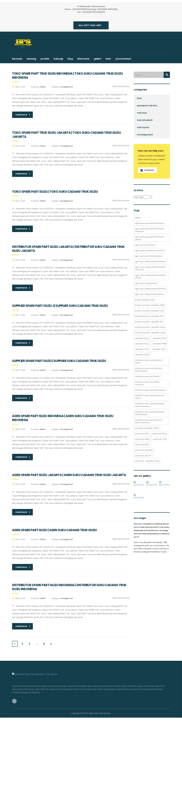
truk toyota (143, 127)
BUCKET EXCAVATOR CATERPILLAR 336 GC (150, 327)
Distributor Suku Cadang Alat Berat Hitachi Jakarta (149, 413)
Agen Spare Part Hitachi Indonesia (149, 250)
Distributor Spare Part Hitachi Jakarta (150, 390)
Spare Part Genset (143, 455)
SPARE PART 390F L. (142, 444)
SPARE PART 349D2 (142, 439)
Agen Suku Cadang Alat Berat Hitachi (150, 261)
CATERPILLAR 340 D (159, 338)
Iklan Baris (83, 58)
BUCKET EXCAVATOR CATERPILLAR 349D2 (150, 305)
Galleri (97, 58)
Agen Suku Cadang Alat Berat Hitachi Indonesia (150, 268)
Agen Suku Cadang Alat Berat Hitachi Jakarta (150, 276)
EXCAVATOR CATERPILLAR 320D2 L (147, 428)
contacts (149, 170)
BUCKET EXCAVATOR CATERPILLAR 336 (149, 321)
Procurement (123, 58)
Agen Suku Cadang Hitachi (146, 283)
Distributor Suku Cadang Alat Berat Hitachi (149, 396)
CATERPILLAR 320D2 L (142, 354)
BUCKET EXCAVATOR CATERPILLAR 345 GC (150, 332)
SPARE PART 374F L (160, 439)
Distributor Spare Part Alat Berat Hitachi (148, 361)
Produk (45, 58)
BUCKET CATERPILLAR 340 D (145, 299)
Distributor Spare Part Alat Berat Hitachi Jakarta (148, 369)
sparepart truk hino (147, 105)
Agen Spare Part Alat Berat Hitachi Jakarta (149, 238)
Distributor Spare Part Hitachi (147, 376)
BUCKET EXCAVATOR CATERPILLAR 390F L (149, 316)
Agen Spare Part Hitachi (145, 245)
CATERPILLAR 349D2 (160, 343)
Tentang (31, 58)
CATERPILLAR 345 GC (142, 343)
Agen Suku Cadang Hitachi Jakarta (149, 294)
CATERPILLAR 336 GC (142, 338)
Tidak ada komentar (120, 86)
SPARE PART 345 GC (159, 433)
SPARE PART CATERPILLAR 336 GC (147, 461)
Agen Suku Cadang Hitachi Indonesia (150, 288)
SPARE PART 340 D (142, 433)
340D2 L (138, 217)
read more (21, 114)
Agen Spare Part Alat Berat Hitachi (149, 223)
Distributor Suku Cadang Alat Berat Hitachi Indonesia (149, 405)
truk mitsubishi (145, 120)
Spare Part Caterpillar (144, 450)
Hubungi (58, 58)
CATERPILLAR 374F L (142, 349)
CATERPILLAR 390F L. (159, 349)
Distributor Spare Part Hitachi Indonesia (147, 383)
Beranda (17, 58)
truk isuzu (142, 112)
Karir (108, 58)
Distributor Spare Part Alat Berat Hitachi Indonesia (148, 421)
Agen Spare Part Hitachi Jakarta (148, 256)
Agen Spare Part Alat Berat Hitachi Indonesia (149, 230)
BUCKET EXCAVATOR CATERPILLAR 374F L (149, 310)
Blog (70, 58)
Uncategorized (145, 134)
